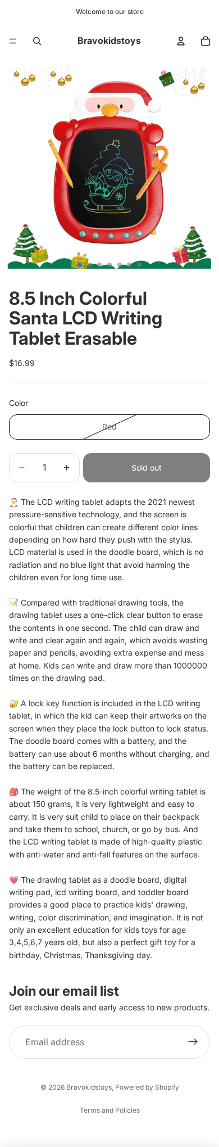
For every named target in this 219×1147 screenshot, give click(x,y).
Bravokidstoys (89, 1087)
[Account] (180, 41)
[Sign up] (193, 1042)
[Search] (37, 41)
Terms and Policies (110, 1110)
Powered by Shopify (147, 1087)
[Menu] (13, 41)
